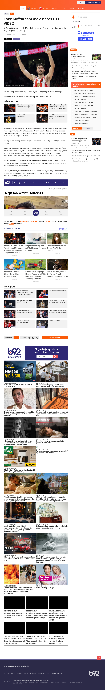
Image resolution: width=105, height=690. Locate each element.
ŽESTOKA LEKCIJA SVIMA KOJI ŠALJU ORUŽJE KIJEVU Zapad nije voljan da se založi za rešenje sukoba (14, 639)
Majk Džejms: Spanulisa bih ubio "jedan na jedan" (57, 301)
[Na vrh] (99, 658)
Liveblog (80, 8)
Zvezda (45, 8)
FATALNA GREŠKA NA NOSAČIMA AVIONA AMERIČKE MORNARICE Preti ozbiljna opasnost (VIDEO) (58, 615)
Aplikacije (11, 666)
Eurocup (64, 8)
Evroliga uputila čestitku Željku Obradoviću (24, 301)
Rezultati (87, 128)
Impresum (33, 673)
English (27, 666)
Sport (73, 50)
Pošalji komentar (55, 338)
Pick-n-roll (54, 8)
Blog (16, 666)
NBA (72, 134)
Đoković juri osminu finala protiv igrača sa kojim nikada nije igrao (85, 67)
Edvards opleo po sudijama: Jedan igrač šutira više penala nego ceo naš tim (86, 160)
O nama (21, 666)
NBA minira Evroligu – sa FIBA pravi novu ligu (25, 106)
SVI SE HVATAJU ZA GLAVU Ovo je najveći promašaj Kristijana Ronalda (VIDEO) (56, 639)
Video (5, 666)
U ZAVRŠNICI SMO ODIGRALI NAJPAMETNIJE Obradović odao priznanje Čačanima (13, 614)
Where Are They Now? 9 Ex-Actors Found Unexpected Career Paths (57, 274)
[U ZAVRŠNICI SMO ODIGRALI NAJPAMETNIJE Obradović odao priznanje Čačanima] (14, 608)
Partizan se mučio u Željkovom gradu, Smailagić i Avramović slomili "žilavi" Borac (85, 72)
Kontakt (26, 673)
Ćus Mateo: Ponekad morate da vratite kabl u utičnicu (57, 116)
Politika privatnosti (56, 673)
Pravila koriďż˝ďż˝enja (43, 673)
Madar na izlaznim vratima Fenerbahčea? (25, 116)
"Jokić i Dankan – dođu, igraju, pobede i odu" (86, 156)
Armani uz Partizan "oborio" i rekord (23, 321)
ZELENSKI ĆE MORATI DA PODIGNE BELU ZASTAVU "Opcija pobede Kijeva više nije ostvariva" (36, 639)
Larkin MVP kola (54, 321)
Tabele (72, 8)
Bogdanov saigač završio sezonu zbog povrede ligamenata (79, 141)
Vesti (23, 8)
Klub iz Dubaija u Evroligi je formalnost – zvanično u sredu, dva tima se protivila (58, 106)
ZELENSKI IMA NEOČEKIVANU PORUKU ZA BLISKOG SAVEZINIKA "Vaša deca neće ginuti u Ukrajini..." (36, 614)
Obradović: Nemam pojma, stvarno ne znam (25, 311)
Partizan (33, 8)
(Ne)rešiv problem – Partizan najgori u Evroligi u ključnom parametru (25, 292)
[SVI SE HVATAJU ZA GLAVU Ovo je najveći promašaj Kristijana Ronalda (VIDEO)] (58, 634)
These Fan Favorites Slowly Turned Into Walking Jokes (12, 274)
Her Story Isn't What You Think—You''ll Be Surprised (57, 248)
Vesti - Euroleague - (14, 3)
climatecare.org (17, 683)
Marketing (20, 673)
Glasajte (76, 128)
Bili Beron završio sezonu (57, 291)
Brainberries (14, 255)
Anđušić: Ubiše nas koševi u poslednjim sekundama (57, 311)
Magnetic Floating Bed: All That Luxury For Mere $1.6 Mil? (35, 248)
